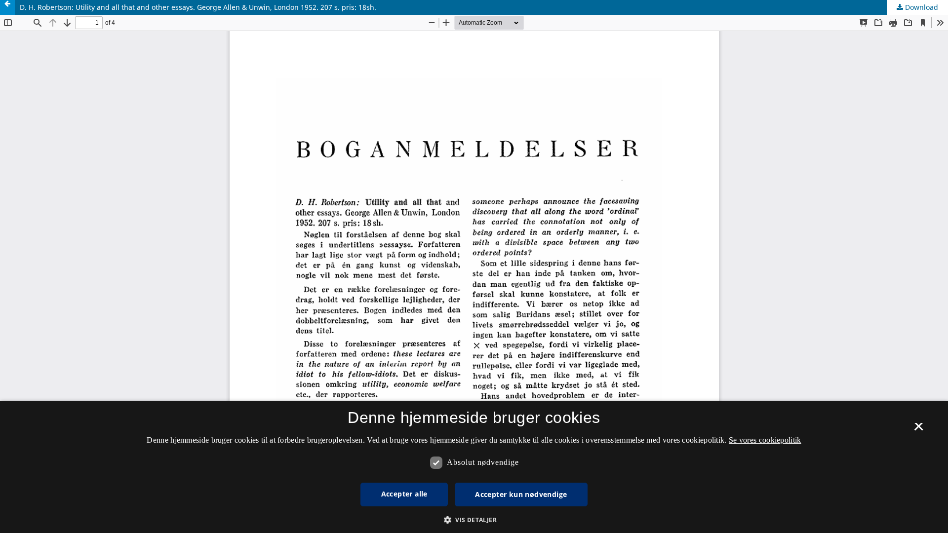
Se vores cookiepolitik (765, 440)
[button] (474, 520)
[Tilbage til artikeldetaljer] (7, 7)
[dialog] (474, 467)
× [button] (918, 430)
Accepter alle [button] (404, 493)
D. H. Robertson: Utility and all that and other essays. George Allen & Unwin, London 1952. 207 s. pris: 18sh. (198, 7)
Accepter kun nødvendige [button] (521, 494)
